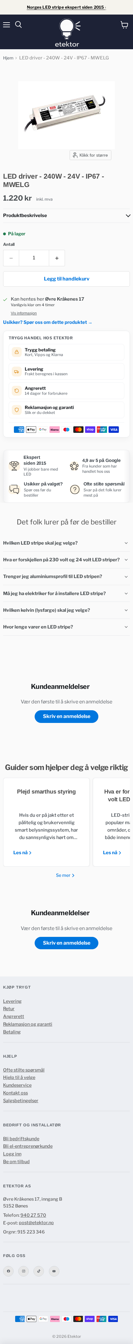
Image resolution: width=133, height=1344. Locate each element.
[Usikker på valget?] (35, 489)
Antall (9, 244)
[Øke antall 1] (57, 258)
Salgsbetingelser (20, 1100)
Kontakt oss (15, 1093)
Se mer (63, 875)
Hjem (8, 58)
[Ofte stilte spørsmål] (97, 489)
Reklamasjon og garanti (27, 1024)
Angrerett (13, 1016)
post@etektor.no (36, 1222)
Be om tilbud (16, 1161)
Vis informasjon (24, 313)
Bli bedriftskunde (21, 1139)
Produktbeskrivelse (25, 215)
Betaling (12, 1032)
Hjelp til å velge (19, 1077)
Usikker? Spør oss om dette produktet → (47, 322)
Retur (9, 1008)
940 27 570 (33, 1215)
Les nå (20, 852)
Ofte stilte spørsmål (24, 1070)
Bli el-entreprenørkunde (28, 1146)
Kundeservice (17, 1085)
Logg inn (12, 1154)
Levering (12, 1001)
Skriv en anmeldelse (66, 716)
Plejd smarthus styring (46, 791)
